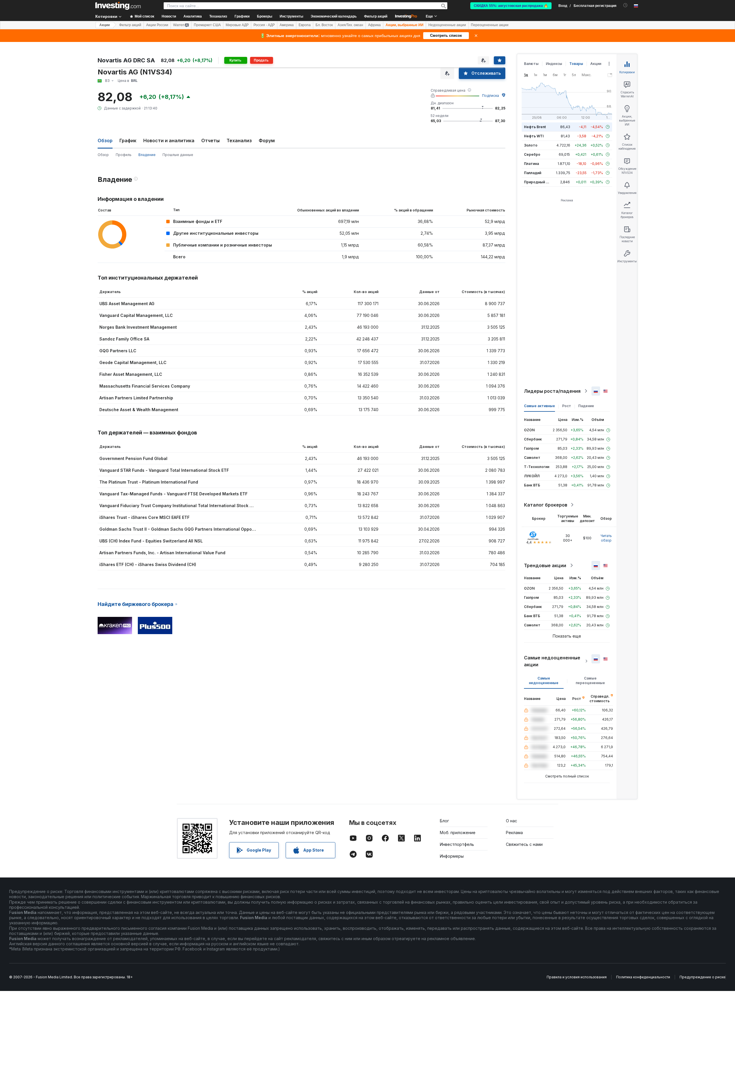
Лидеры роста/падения (552, 391)
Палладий (532, 173)
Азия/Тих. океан (350, 25)
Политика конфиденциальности (643, 977)
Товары (576, 63)
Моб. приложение (457, 832)
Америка (287, 25)
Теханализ (239, 140)
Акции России (157, 25)
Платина (531, 163)
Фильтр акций (375, 16)
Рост (566, 406)
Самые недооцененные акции (552, 661)
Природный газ (537, 182)
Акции (104, 25)
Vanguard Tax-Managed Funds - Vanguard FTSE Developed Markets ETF (173, 493)
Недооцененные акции (447, 25)
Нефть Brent (535, 127)
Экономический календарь (334, 16)
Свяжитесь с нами (524, 844)
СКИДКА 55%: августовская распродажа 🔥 (511, 6)
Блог (444, 820)
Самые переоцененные (590, 680)
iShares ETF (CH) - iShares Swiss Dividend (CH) (147, 564)
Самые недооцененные (543, 680)
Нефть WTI (533, 136)
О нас (511, 820)
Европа (305, 25)
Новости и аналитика (168, 140)
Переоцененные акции (489, 25)
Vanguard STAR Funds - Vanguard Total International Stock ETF (164, 470)
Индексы (554, 63)
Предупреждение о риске (703, 977)
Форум (267, 140)
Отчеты (210, 140)
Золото (530, 145)
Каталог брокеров (545, 505)
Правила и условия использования (577, 977)
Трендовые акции (545, 565)
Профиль (123, 155)
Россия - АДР (264, 25)
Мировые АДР (237, 25)
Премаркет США (207, 25)
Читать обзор (606, 538)
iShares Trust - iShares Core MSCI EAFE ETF (144, 517)
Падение (586, 406)
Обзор (103, 155)
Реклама (514, 832)
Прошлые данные (178, 155)
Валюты (531, 63)
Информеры (452, 856)
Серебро (532, 154)
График (127, 140)
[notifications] (625, 5)
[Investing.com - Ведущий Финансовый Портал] (118, 6)
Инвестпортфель (457, 844)
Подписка (490, 95)
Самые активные (539, 406)
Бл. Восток (324, 25)
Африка (374, 25)
